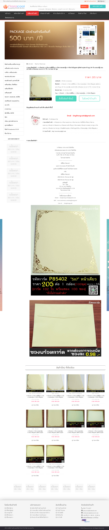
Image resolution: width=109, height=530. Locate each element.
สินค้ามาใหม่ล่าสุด (40, 64)
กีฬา (6, 117)
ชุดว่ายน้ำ (65, 9)
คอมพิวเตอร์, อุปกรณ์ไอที (12, 80)
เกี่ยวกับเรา (93, 13)
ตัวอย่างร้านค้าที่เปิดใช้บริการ (40, 517)
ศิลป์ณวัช (60, 515)
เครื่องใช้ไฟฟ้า (9, 88)
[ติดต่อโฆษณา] (13, 149)
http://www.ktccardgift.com (59, 131)
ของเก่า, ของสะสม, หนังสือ (12, 97)
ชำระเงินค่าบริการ (59, 13)
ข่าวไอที (59, 517)
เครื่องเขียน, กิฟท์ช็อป (11, 84)
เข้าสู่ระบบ (101, 1)
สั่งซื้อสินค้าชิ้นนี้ (66, 98)
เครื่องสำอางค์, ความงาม (12, 68)
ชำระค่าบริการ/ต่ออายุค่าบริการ (41, 512)
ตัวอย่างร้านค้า (45, 13)
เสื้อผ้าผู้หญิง (48, 9)
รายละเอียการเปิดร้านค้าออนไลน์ (41, 510)
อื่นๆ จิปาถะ (8, 133)
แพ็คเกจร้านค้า (32, 13)
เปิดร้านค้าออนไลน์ (91, 1)
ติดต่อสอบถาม (9, 17)
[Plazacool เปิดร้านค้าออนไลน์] (14, 6)
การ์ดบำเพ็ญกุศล (90, 93)
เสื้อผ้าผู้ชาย (54, 9)
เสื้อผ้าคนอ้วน (72, 9)
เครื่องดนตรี (8, 92)
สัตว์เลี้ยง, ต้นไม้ (9, 113)
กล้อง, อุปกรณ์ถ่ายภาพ (11, 121)
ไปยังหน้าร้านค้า (89, 98)
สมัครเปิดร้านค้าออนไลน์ (39, 508)
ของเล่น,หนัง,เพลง (10, 76)
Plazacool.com (88, 528)
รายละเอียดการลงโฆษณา (39, 515)
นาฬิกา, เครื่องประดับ (11, 72)
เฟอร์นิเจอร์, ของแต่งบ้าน (12, 101)
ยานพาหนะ (8, 109)
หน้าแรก (7, 13)
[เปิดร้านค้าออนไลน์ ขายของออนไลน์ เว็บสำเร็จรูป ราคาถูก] (54, 40)
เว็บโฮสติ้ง (60, 512)
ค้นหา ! (85, 6)
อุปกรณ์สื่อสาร (9, 125)
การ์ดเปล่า (61, 93)
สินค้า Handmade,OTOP (12, 129)
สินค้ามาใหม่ (82, 13)
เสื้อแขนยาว (9, 517)
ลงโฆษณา (71, 13)
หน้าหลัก (30, 64)
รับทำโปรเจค (61, 510)
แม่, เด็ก (7, 105)
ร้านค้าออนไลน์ (61, 508)
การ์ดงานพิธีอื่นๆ (69, 93)
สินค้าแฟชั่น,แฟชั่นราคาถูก (12, 64)
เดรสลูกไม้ (60, 9)
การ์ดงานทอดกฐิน (80, 93)
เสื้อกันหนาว (9, 515)
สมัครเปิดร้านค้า (98, 6)
